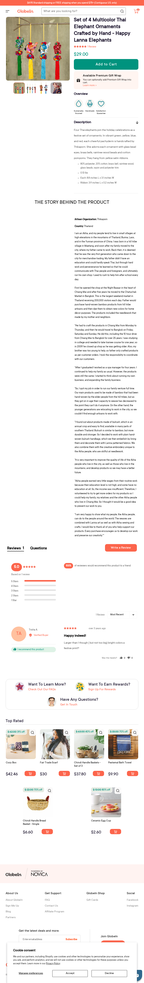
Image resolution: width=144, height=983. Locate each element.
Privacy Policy (53, 963)
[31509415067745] (115, 831)
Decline (109, 973)
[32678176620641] (64, 773)
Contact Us (51, 905)
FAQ (47, 900)
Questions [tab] (38, 549)
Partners (11, 917)
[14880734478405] (98, 773)
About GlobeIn (14, 900)
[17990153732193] (30, 773)
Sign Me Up (12, 905)
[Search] (122, 11)
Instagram (132, 905)
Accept (70, 973)
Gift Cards (92, 900)
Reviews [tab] (15, 548)
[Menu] (7, 11)
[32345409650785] (132, 773)
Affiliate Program (54, 911)
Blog (8, 911)
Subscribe (71, 939)
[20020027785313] (47, 831)
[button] (85, 47)
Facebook (132, 900)
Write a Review (121, 548)
